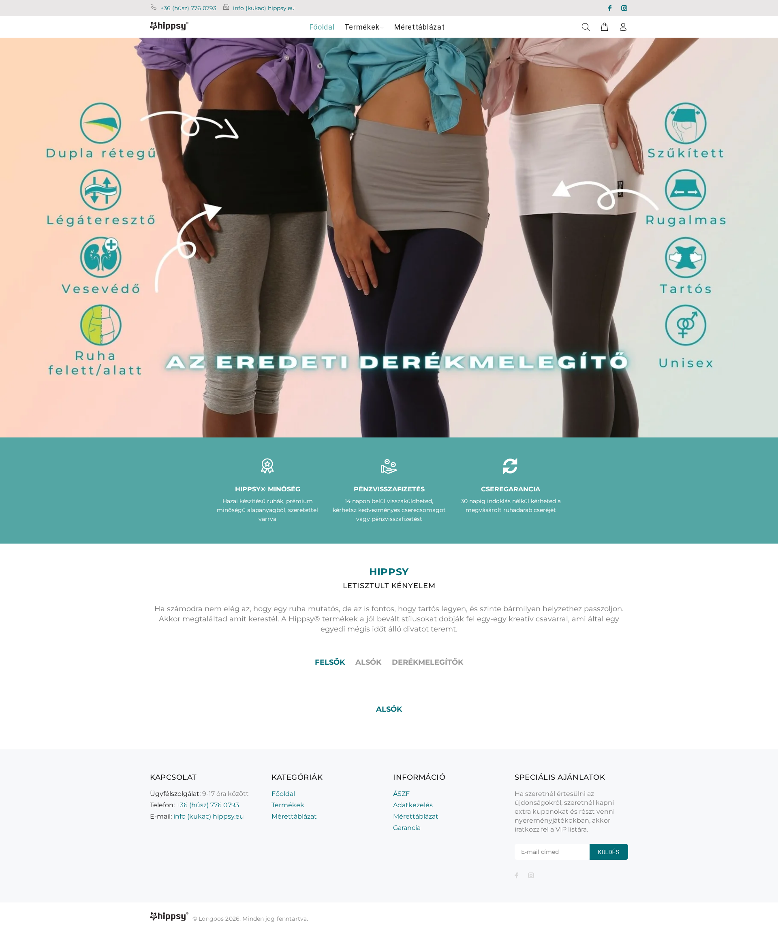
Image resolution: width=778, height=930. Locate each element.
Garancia (407, 828)
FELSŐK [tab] (330, 662)
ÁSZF (401, 794)
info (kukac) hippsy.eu (264, 8)
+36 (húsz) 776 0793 (188, 8)
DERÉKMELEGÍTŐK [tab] (427, 662)
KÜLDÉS (609, 852)
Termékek (287, 805)
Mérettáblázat (294, 816)
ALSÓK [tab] (368, 662)
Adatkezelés (413, 805)
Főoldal (283, 794)
